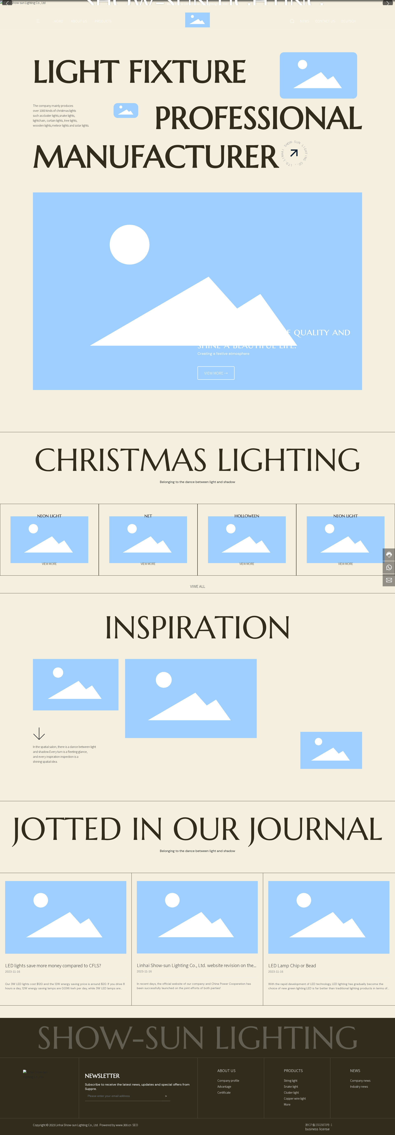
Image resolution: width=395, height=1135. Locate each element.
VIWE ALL (197, 586)
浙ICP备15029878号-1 (318, 1125)
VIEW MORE (49, 564)
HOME (58, 21)
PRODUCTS (103, 21)
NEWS (304, 21)
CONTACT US (325, 21)
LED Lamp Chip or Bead (292, 965)
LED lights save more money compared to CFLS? (53, 965)
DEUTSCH (348, 21)
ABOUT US (79, 21)
